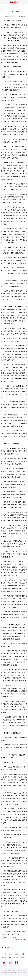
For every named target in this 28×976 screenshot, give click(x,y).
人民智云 (10, 965)
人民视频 (4, 965)
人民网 (1, 6)
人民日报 (4, 957)
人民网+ (10, 957)
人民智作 (16, 965)
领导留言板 (22, 957)
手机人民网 (16, 957)
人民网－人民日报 (21, 16)
